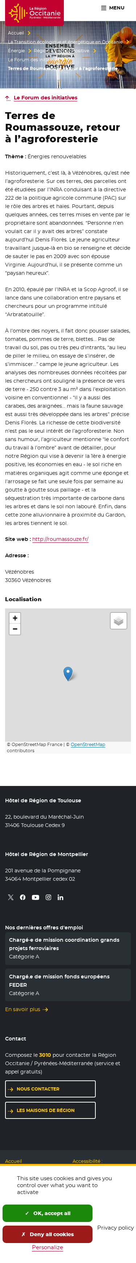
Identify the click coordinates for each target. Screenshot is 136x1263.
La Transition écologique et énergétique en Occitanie (65, 42)
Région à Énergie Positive (61, 50)
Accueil (16, 33)
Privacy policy (115, 1227)
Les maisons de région (46, 1110)
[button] (68, 674)
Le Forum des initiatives (34, 59)
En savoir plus (22, 1009)
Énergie (16, 50)
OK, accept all (51, 1213)
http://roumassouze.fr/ (60, 539)
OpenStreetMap (88, 744)
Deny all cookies (51, 1234)
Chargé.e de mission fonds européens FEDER (59, 980)
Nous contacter (38, 1089)
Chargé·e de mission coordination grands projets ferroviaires (64, 944)
